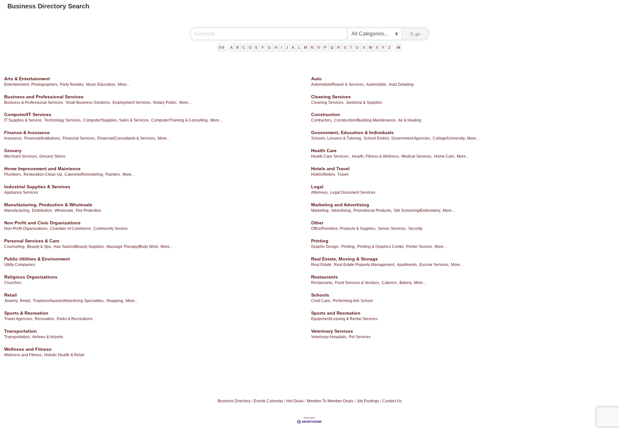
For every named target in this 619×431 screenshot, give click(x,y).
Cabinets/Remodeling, (84, 174)
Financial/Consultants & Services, (126, 138)
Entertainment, (17, 84)
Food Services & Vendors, (357, 282)
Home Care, (444, 156)
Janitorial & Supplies (364, 102)
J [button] (287, 47)
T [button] (351, 47)
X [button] (377, 47)
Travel (343, 174)
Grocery (13, 150)
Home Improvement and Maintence (42, 168)
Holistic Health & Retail (64, 355)
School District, (377, 138)
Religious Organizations (30, 276)
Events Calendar (268, 401)
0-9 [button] (221, 47)
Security (415, 228)
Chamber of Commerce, (71, 228)
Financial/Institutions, (42, 138)
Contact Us (392, 401)
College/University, (449, 138)
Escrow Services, (434, 264)
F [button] (263, 47)
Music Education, (101, 84)
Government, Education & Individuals (352, 132)
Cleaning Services (331, 96)
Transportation (20, 331)
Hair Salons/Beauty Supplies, (79, 246)
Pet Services (360, 337)
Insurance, (13, 138)
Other (317, 222)
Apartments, (407, 264)
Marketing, (320, 210)
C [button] (243, 47)
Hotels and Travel (330, 168)
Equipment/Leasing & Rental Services (344, 319)
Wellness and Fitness (28, 349)
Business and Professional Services (44, 96)
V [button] (364, 47)
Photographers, (44, 84)
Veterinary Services (332, 331)
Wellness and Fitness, (23, 355)
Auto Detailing (401, 84)
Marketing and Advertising (340, 204)
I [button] (281, 47)
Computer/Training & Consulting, (180, 120)
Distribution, (42, 210)
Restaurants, (322, 282)
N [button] (312, 47)
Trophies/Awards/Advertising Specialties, (68, 301)
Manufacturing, (17, 210)
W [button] (370, 47)
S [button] (345, 47)
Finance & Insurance (27, 132)
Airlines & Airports (47, 337)
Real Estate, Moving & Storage (344, 258)
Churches (12, 282)
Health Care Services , (330, 156)
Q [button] (331, 47)
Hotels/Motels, (323, 174)
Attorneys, (320, 192)
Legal (317, 186)
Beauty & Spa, (39, 246)
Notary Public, (165, 102)
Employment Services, (132, 102)
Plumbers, (13, 174)
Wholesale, (64, 210)
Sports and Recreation (335, 313)
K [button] (293, 47)
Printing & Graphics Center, (381, 246)
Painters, (113, 174)
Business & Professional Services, (34, 102)
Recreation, (45, 319)
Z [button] (389, 47)
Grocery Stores (52, 156)
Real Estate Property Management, (364, 264)
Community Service (110, 228)
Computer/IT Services (27, 114)
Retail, (25, 301)
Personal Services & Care (31, 240)
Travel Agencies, (18, 319)
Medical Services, (416, 156)
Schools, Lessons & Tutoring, (336, 138)
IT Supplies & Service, (23, 120)
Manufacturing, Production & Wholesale (48, 204)
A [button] (231, 47)
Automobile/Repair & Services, (338, 84)
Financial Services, (79, 138)
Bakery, (405, 282)
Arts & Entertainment (27, 78)
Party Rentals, (72, 84)
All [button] (398, 47)
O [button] (318, 47)
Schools (320, 295)
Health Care (324, 150)
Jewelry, (11, 301)
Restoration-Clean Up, (43, 174)
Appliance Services (21, 192)
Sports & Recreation (26, 313)
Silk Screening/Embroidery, (417, 210)
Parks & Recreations (75, 319)
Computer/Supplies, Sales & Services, (116, 120)
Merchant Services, (21, 156)
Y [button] (383, 47)
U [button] (357, 47)
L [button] (299, 47)
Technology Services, (63, 120)
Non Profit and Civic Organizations (42, 222)
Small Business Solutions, (88, 102)
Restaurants (324, 276)
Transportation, (17, 337)
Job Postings (368, 401)
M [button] (305, 47)
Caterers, (390, 282)
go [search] (417, 33)
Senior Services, (392, 228)
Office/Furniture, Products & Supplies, (343, 228)
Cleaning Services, (327, 102)
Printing (320, 240)
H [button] (276, 47)
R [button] (338, 47)
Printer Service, (419, 246)
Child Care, (321, 301)
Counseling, (14, 246)
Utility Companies (19, 264)
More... (124, 84)
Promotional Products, (372, 210)
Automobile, (376, 84)
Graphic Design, (325, 246)
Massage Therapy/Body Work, (132, 246)
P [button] (325, 47)
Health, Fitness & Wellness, (376, 156)
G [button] (269, 47)
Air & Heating (409, 120)
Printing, (348, 246)
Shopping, (115, 301)
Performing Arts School (353, 301)
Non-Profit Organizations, (26, 228)
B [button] (237, 47)
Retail (10, 295)
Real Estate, (321, 264)
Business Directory (234, 401)
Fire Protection (88, 210)
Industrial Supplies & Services (37, 186)
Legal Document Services (352, 192)
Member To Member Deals (330, 401)
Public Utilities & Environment (37, 258)
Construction (325, 114)
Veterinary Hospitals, (329, 337)
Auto (316, 78)
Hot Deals (295, 401)
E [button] (256, 47)
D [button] (250, 47)
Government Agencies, (411, 138)
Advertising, (341, 210)
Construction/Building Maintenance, (365, 120)
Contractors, (321, 120)
